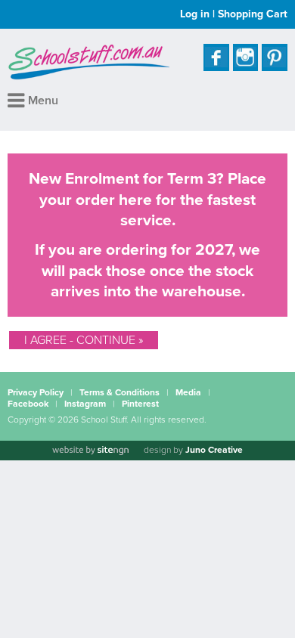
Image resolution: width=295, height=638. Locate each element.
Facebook (28, 403)
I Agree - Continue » (83, 340)
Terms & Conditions (119, 392)
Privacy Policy (36, 392)
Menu (41, 100)
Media (188, 392)
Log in (195, 14)
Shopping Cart (252, 14)
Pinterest (140, 403)
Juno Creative (214, 449)
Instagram (85, 403)
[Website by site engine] (90, 450)
